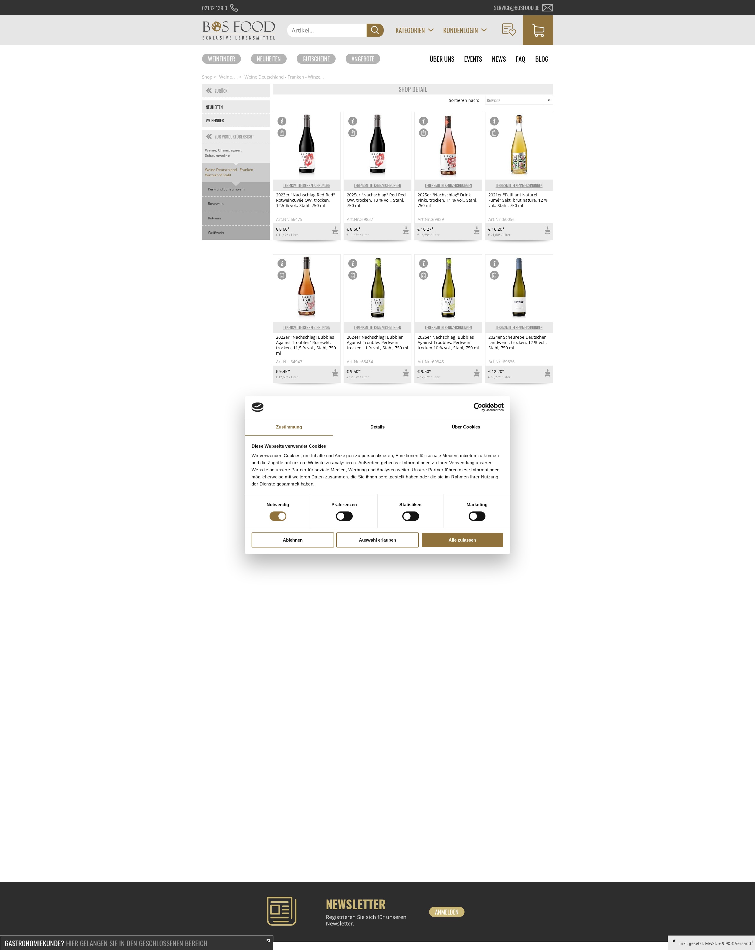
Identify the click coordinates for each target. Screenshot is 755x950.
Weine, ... (228, 77)
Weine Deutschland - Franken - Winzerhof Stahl (230, 172)
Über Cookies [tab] (466, 426)
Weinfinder (221, 58)
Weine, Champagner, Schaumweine (223, 153)
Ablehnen (293, 539)
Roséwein (216, 203)
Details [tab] (377, 426)
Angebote (363, 58)
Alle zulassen (462, 539)
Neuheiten (269, 58)
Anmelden (447, 911)
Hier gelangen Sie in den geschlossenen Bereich (106, 943)
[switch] (344, 516)
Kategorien (410, 30)
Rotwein (214, 218)
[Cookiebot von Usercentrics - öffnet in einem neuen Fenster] (478, 407)
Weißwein (216, 232)
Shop (207, 77)
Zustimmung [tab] (289, 426)
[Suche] (375, 30)
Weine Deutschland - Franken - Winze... (284, 77)
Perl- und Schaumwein (226, 189)
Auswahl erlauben (377, 539)
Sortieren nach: (464, 100)
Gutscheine (316, 58)
